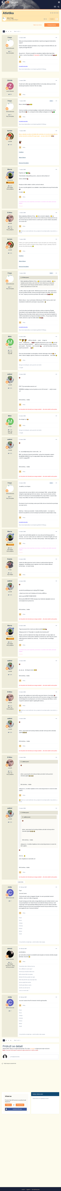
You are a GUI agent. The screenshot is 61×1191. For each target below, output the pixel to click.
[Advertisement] (20, 75)
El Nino (9, 212)
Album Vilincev (22, 157)
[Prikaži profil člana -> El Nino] (10, 218)
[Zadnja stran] (11, 31)
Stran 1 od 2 (17, 31)
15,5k (10, 573)
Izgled (28, 1189)
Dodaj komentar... (15, 1056)
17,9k (10, 350)
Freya (11, 18)
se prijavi (32, 1048)
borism (9, 131)
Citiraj (24, 61)
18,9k (10, 388)
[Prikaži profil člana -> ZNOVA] (10, 86)
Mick (9, 336)
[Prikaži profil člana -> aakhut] (10, 379)
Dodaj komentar (52, 25)
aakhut (9, 374)
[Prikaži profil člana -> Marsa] (10, 175)
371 (11, 51)
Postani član (20, 1104)
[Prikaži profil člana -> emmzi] (10, 954)
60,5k (10, 186)
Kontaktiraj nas (36, 1189)
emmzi (9, 948)
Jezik (23, 1189)
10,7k (10, 226)
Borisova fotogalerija (24, 163)
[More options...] (56, 38)
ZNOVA (9, 80)
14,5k (10, 144)
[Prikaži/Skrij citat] (21, 277)
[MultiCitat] (20, 62)
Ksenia (9, 559)
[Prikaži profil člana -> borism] (10, 136)
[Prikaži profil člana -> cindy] (10, 892)
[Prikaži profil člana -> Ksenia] (10, 564)
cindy (10, 887)
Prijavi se (8, 1104)
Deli (46, 19)
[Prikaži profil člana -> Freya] (4, 19)
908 (11, 94)
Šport (16, 19)
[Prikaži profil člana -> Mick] (10, 342)
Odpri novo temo (37, 25)
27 (10, 901)
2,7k (10, 962)
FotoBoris (21, 152)
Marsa (9, 169)
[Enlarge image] (53, 55)
